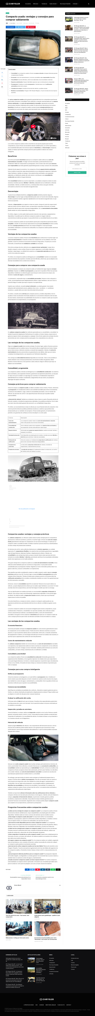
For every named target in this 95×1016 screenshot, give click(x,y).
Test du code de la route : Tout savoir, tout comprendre (17, 916)
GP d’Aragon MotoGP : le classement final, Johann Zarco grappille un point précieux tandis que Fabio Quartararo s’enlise (81, 39)
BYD (66, 110)
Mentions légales (75, 964)
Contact (73, 969)
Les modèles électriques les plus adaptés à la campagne (41, 970)
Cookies (73, 962)
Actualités (28, 3)
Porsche (67, 136)
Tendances (44, 3)
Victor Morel (12, 23)
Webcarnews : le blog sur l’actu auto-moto (17, 938)
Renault (67, 138)
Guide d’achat (53, 3)
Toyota (66, 145)
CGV (72, 960)
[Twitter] (2, 76)
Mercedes (67, 132)
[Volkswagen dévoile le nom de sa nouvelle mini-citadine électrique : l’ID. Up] (69, 19)
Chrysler (67, 112)
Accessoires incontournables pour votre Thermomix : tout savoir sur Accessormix (45, 938)
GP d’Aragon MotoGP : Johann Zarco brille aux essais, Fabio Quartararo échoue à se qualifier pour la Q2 (81, 90)
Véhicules (35, 3)
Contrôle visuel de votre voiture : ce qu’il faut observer (40, 979)
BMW (66, 107)
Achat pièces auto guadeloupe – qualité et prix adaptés (47, 916)
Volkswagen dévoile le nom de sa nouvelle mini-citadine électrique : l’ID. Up (81, 19)
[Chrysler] (14, 4)
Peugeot (67, 134)
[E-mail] (2, 86)
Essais (66, 123)
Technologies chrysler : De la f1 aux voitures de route (40, 960)
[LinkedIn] (2, 79)
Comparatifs (68, 114)
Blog (7, 13)
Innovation (67, 127)
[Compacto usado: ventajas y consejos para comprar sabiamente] (33, 48)
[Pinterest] (2, 83)
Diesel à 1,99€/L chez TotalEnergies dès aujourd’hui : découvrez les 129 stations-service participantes (81, 81)
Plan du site (73, 967)
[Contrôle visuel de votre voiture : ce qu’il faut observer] (31, 979)
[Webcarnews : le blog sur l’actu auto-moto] (19, 928)
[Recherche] (88, 3)
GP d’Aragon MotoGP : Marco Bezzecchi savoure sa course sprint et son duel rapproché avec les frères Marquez (81, 50)
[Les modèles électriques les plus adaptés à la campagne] (31, 969)
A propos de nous (75, 958)
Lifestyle (75, 3)
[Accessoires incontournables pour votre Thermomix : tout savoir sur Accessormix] (47, 928)
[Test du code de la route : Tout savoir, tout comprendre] (19, 906)
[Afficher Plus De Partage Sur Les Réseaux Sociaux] (37, 27)
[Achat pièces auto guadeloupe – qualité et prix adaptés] (47, 906)
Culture (66, 118)
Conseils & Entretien (69, 116)
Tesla (66, 143)
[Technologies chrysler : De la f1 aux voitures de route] (31, 960)
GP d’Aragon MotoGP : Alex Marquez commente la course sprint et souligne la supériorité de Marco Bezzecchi (81, 60)
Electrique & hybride (65, 3)
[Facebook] (2, 72)
